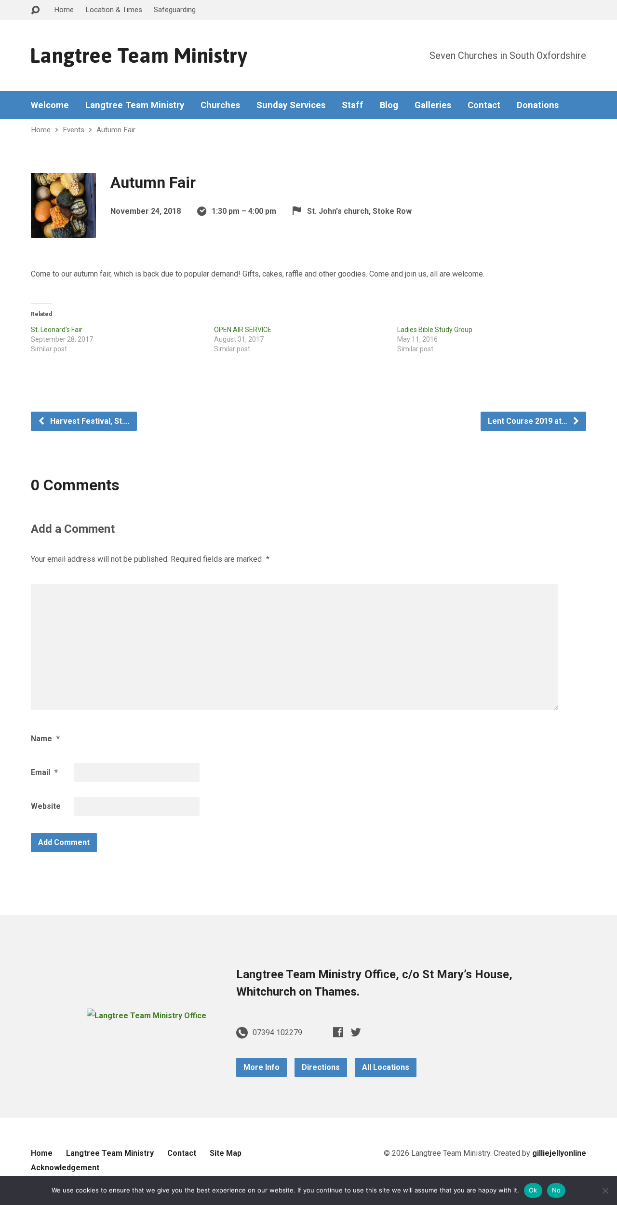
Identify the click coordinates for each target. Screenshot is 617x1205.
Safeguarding (175, 9)
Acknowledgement (65, 1167)
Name (45, 738)
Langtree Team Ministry (138, 55)
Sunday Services (290, 105)
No (556, 1190)
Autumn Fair (115, 129)
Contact (484, 105)
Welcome (50, 105)
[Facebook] (338, 1032)
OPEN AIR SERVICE (242, 329)
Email (44, 772)
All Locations (385, 1067)
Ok (533, 1190)
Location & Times (113, 9)
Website (46, 806)
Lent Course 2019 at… (528, 421)
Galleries (433, 105)
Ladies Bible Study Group (434, 329)
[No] (605, 1190)
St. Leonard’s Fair (56, 329)
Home (64, 9)
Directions (321, 1067)
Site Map (225, 1153)
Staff (352, 105)
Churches (220, 105)
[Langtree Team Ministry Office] (146, 1015)
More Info (261, 1067)
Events (73, 129)
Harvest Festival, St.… (89, 421)
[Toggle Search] (35, 10)
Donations (538, 105)
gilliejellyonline (559, 1153)
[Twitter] (356, 1032)
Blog (389, 105)
